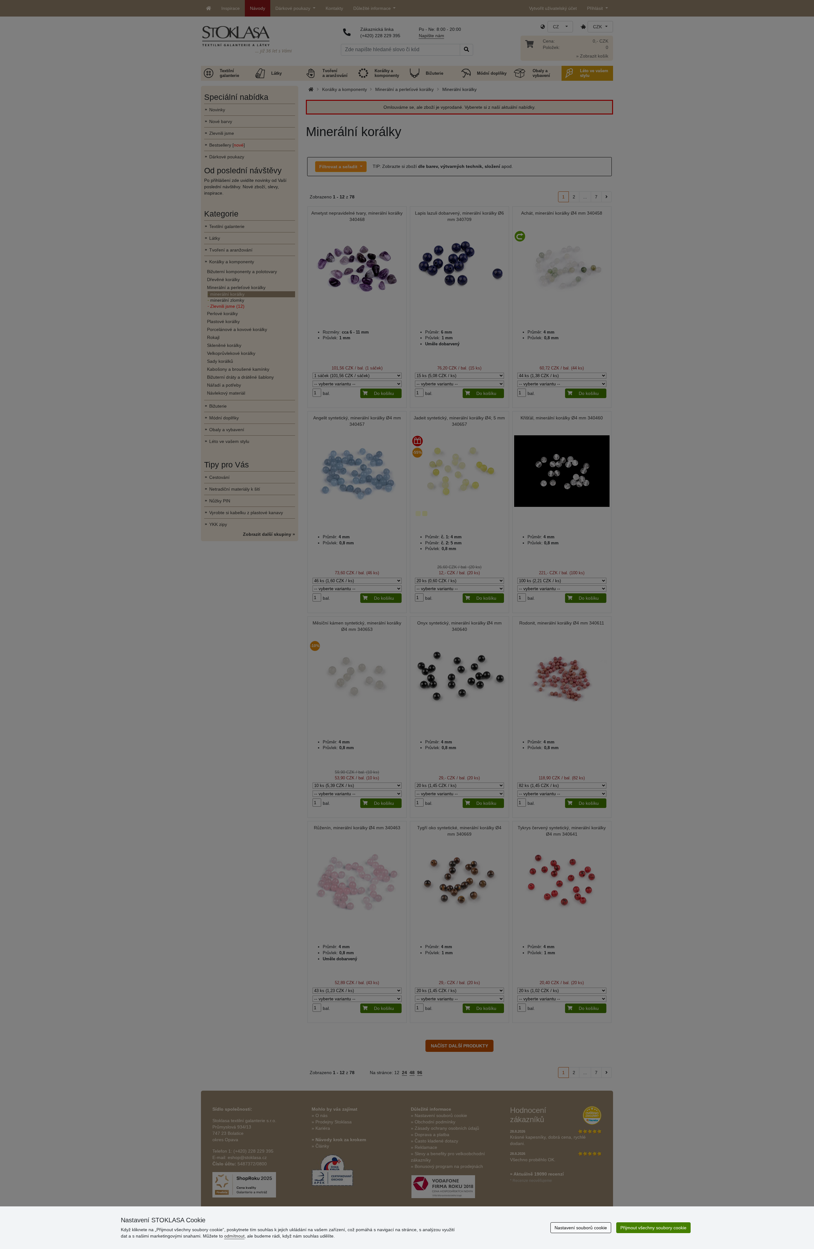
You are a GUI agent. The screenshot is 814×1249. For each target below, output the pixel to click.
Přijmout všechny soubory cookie (653, 1227)
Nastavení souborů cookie (581, 1227)
